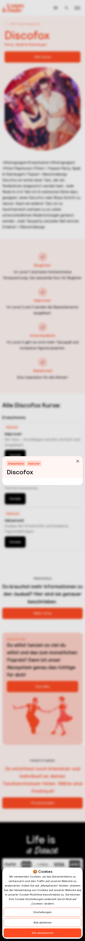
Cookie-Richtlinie (30, 894)
